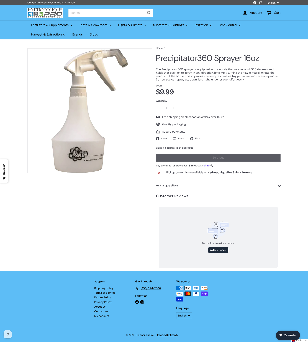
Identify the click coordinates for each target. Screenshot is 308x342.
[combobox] (110, 13)
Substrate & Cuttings (169, 25)
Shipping (161, 147)
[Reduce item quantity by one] (160, 108)
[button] (299, 340)
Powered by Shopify (167, 334)
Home (159, 48)
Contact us (101, 311)
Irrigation (202, 25)
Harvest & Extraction (47, 34)
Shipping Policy (103, 288)
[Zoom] (90, 111)
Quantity (161, 100)
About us (100, 306)
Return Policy (102, 297)
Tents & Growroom (93, 25)
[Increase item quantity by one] (173, 108)
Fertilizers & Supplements (50, 25)
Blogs (94, 34)
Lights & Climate (130, 25)
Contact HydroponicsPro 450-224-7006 (51, 2)
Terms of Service (104, 293)
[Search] (149, 13)
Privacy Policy (103, 302)
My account (101, 316)
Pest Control (228, 25)
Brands (77, 34)
